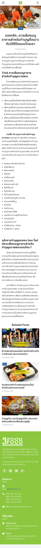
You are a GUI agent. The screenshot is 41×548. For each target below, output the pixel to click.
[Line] (10, 471)
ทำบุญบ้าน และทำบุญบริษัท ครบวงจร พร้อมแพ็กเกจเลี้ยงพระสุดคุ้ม (19, 420)
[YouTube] (16, 471)
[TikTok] (22, 471)
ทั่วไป (20, 28)
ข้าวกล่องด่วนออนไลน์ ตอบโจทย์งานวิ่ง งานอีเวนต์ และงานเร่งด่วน (20, 352)
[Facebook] (4, 471)
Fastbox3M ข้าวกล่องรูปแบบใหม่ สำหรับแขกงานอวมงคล (18, 386)
